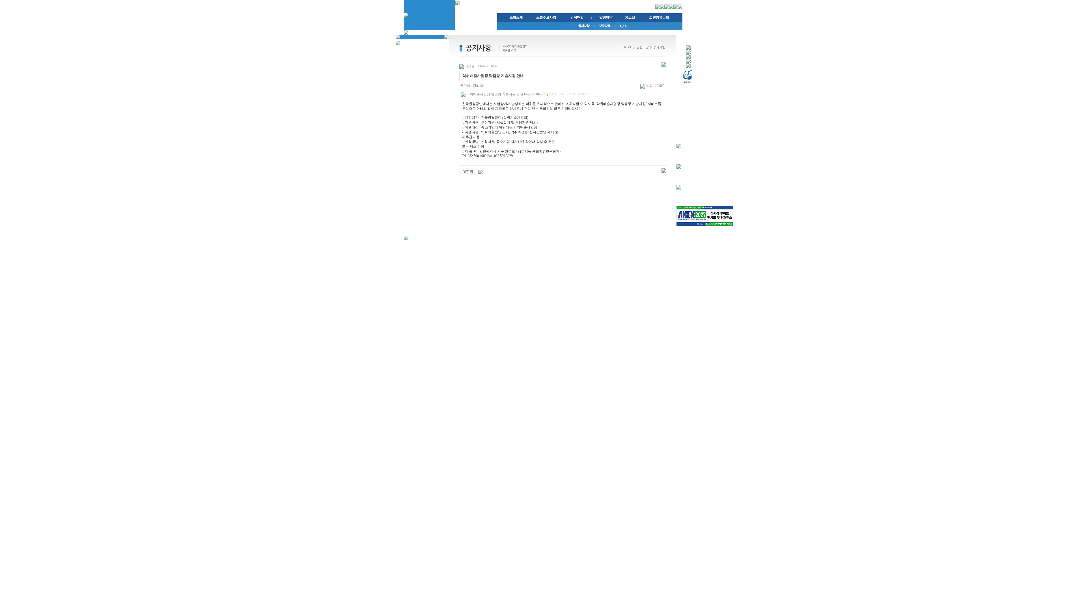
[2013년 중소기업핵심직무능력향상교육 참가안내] (468, 171)
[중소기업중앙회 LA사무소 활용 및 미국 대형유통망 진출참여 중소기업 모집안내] (480, 171)
